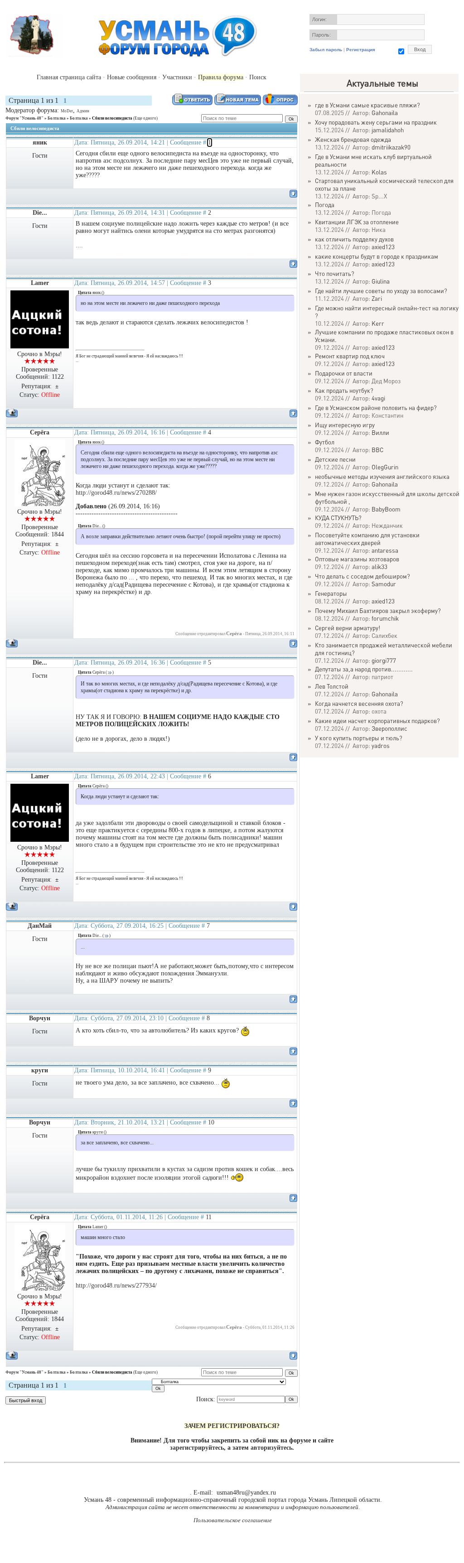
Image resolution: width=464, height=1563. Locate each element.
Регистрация (360, 49)
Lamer (40, 283)
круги (39, 1070)
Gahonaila (385, 112)
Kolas (379, 172)
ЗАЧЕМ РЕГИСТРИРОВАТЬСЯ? (232, 1426)
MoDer (67, 111)
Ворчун (39, 1018)
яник (40, 142)
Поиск (257, 77)
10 (211, 1122)
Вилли (380, 432)
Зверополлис (389, 728)
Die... (40, 212)
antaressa (385, 550)
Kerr (378, 323)
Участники (177, 77)
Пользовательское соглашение (232, 1520)
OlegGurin (385, 467)
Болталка (57, 118)
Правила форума (220, 77)
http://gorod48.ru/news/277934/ (116, 1285)
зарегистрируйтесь (197, 1447)
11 (209, 1217)
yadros (381, 745)
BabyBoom (386, 509)
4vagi (378, 398)
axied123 (383, 247)
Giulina (381, 281)
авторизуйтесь (271, 1447)
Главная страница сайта (69, 77)
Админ (83, 111)
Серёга (39, 432)
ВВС (377, 449)
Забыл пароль (325, 49)
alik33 (379, 566)
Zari (377, 298)
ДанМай (40, 925)
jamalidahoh (388, 130)
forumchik (385, 618)
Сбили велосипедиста (112, 118)
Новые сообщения (131, 77)
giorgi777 (384, 660)
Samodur (384, 584)
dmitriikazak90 (391, 147)
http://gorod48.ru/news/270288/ (116, 492)
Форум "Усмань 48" (24, 118)
